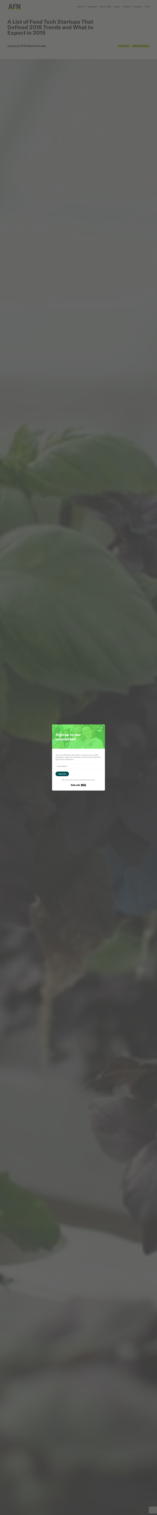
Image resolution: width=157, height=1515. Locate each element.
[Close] (101, 727)
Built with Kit (78, 785)
